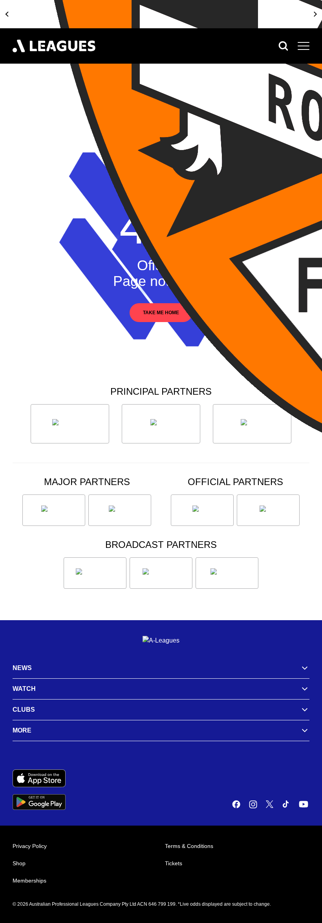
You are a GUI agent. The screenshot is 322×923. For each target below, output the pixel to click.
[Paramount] (161, 573)
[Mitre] (202, 510)
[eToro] (120, 510)
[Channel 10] (95, 573)
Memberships (29, 880)
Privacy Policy (30, 846)
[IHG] (268, 510)
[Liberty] (54, 510)
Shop (19, 863)
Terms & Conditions (189, 846)
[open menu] (303, 46)
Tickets (173, 863)
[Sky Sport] (227, 573)
